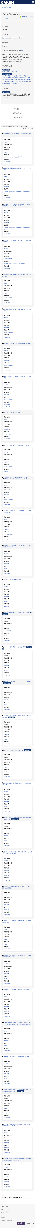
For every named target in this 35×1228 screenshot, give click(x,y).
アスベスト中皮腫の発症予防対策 (12, 579)
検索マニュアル (5, 1209)
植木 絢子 (6, 929)
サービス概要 (4, 1206)
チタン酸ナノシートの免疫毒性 (12, 412)
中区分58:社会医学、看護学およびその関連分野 (17, 81)
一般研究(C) (6, 1142)
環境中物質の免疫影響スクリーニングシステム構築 (17, 681)
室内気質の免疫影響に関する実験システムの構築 (16, 612)
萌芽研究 (6, 699)
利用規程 (3, 1217)
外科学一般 (6, 909)
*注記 (31, 16)
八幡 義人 (6, 1132)
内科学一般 (14, 71)
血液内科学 (7, 79)
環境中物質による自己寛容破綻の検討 (13, 750)
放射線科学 (6, 875)
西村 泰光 (6, 212)
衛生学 (4, 71)
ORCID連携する (25, 16)
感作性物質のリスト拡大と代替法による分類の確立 (17, 445)
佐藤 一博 (6, 452)
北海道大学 (6, 606)
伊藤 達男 (6, 142)
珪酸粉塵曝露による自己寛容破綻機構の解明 (15, 478)
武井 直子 (6, 350)
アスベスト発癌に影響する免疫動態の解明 (15, 647)
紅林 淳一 (6, 895)
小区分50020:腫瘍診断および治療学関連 (13, 157)
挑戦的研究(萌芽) (8, 258)
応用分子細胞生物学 (13, 83)
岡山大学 (6, 539)
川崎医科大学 (7, 161)
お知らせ (3, 1215)
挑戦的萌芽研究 (7, 429)
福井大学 (6, 471)
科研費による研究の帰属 (7, 1220)
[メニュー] (33, 2)
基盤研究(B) (6, 222)
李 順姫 (5, 176)
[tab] (18, 109)
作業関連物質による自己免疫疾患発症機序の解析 (16, 1057)
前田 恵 (5, 519)
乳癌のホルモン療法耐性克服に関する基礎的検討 (16, 989)
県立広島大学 (7, 404)
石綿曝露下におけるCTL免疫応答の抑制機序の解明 (17, 343)
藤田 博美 (6, 586)
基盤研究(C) (6, 152)
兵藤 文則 (6, 791)
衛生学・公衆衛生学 (7, 76)
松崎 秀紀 (6, 385)
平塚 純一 (6, 860)
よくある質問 (4, 1212)
